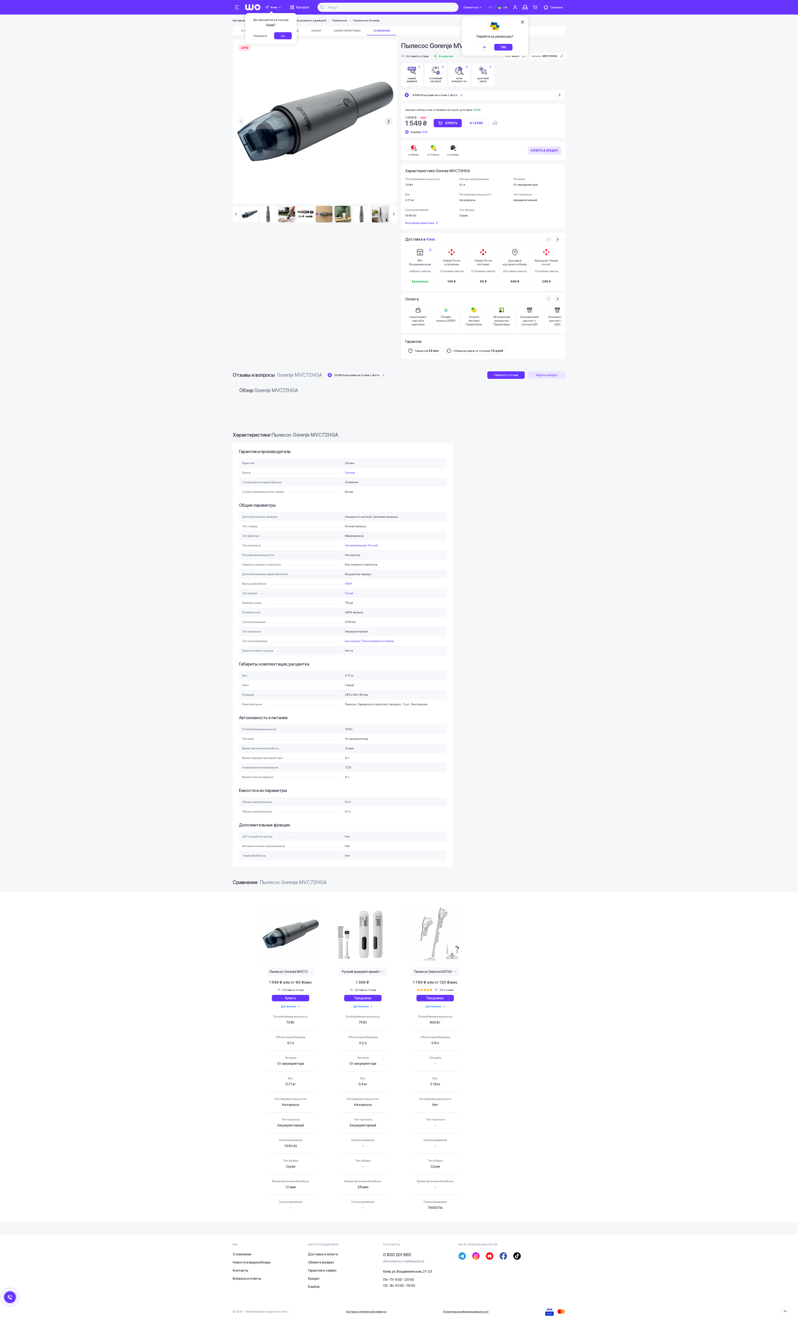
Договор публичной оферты (366, 1311)
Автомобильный (356, 545)
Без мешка (352, 641)
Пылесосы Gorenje (366, 20)
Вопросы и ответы (247, 1279)
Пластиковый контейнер (377, 641)
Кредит (314, 1279)
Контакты (240, 1270)
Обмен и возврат (321, 1262)
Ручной (373, 545)
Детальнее (288, 1006)
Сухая (349, 593)
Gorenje (350, 472)
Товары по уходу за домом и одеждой (298, 20)
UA (505, 7)
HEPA (348, 583)
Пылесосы (339, 20)
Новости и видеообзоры (251, 1262)
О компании (242, 1254)
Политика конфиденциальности (465, 1311)
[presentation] (241, 121)
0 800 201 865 (397, 1254)
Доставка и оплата (323, 1254)
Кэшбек (314, 1287)
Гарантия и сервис (322, 1270)
